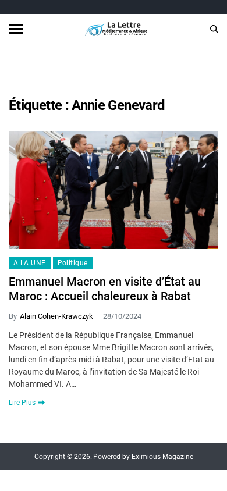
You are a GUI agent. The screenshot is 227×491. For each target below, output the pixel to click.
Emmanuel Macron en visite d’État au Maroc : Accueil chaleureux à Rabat (105, 289)
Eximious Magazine (162, 457)
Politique (73, 263)
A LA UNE (29, 263)
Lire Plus (22, 403)
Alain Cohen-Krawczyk (56, 316)
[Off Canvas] (16, 29)
